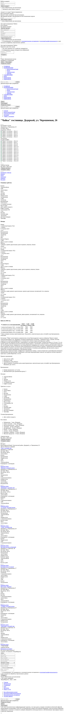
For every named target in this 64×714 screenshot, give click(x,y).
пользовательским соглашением (30, 41)
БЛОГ (5, 76)
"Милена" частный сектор (8, 468)
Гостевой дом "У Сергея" (7, 566)
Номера (3, 174)
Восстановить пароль (6, 19)
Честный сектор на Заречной (8, 547)
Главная (6, 110)
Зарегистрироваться (6, 38)
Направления (7, 683)
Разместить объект (5, 63)
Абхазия (9, 73)
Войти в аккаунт (5, 6)
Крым (8, 70)
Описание (3, 177)
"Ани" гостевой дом (6, 448)
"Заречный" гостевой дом (7, 626)
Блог (5, 686)
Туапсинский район (9, 113)
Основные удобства (6, 172)
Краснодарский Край (12, 69)
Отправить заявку (5, 169)
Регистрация (8, 62)
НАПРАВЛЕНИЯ (8, 67)
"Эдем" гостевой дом (6, 527)
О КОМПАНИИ (8, 75)
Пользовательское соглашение (12, 695)
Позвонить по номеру (6, 648)
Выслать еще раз (5, 28)
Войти (2, 62)
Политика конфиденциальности (12, 693)
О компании (7, 685)
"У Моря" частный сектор (7, 606)
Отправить (3, 54)
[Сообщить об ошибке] (2, 124)
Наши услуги (7, 689)
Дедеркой (6, 115)
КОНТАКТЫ (7, 77)
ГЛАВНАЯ (7, 66)
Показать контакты (5, 168)
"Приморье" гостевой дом (8, 487)
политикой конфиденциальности (48, 41)
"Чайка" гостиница (9, 116)
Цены (2, 175)
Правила (3, 178)
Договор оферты (8, 696)
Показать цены (5, 466)
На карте (3, 179)
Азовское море (11, 72)
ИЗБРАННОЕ (7, 79)
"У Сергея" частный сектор (8, 507)
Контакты (6, 688)
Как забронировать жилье (10, 692)
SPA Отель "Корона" (6, 586)
